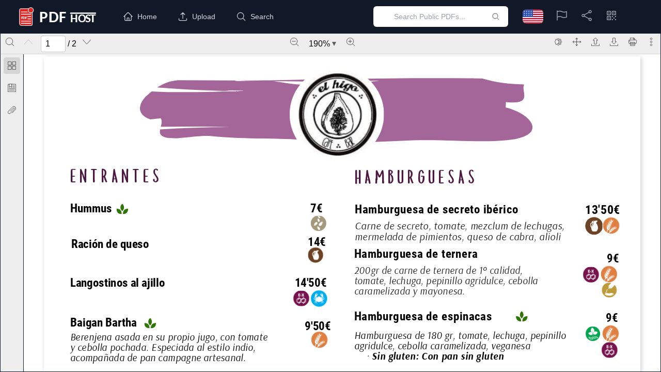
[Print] (632, 42)
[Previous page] (28, 42)
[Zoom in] (350, 42)
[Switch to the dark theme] (558, 42)
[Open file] (595, 42)
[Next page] (86, 42)
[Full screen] (577, 42)
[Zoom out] (294, 42)
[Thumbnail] (12, 65)
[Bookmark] (12, 88)
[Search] (10, 42)
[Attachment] (12, 110)
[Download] (614, 42)
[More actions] (651, 42)
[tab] (12, 67)
